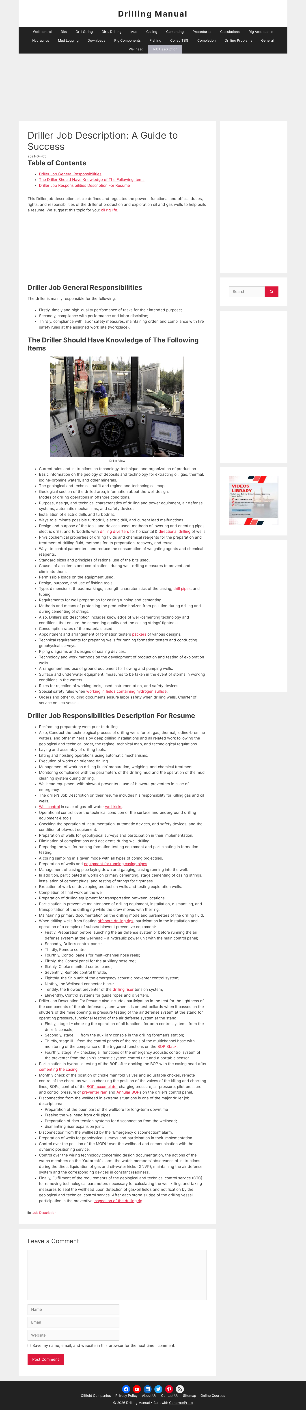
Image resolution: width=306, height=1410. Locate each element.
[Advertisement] (153, 85)
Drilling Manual (153, 13)
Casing (151, 32)
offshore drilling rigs (115, 921)
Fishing (155, 40)
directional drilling (174, 531)
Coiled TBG (179, 40)
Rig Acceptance (261, 32)
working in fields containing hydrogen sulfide (126, 691)
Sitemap (189, 1395)
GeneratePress (181, 1403)
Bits (64, 32)
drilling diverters (114, 531)
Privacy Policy (126, 1395)
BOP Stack (167, 1046)
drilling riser (123, 989)
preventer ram (94, 1092)
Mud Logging (68, 40)
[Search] (271, 291)
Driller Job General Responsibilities (70, 174)
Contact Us (170, 1395)
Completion (206, 40)
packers (139, 634)
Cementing (175, 32)
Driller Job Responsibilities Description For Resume (84, 185)
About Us (149, 1395)
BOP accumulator (102, 1086)
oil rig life (109, 210)
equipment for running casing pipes (115, 864)
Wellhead (136, 49)
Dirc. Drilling (111, 32)
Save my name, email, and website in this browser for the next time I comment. (103, 1345)
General (267, 40)
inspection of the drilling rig (118, 1201)
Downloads (96, 40)
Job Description (164, 49)
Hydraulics (40, 40)
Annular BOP (127, 1092)
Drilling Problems (238, 40)
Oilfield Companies (96, 1395)
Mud (133, 32)
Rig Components (127, 40)
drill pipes (182, 588)
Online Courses (212, 1395)
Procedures (202, 32)
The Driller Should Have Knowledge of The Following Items (91, 179)
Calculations (230, 32)
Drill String (84, 32)
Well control (42, 32)
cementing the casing (58, 1069)
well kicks (113, 806)
